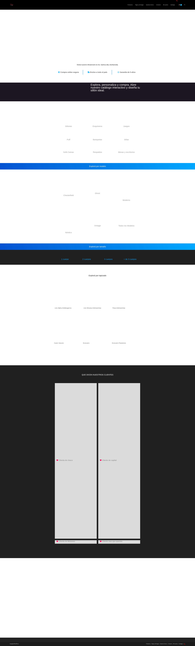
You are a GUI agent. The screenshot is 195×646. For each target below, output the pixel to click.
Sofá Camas (68, 152)
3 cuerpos (108, 259)
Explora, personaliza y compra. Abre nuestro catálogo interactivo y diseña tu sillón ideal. (115, 87)
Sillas (126, 139)
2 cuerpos (86, 259)
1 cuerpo (65, 259)
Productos (148, 643)
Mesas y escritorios (126, 152)
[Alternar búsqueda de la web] (184, 5)
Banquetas (97, 139)
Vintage (97, 226)
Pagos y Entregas (155, 643)
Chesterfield (68, 195)
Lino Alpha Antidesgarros (63, 308)
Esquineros (97, 126)
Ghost (97, 193)
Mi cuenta (175, 643)
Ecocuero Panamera (119, 343)
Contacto (170, 643)
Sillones (68, 126)
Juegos (126, 126)
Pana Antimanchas (119, 308)
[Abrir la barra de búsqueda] (177, 1)
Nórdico (68, 232)
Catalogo (181, 643)
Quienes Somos (163, 643)
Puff (68, 139)
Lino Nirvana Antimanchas (92, 308)
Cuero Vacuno (59, 343)
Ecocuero (86, 343)
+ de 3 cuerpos (130, 259)
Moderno (126, 200)
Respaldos (97, 152)
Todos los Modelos (126, 226)
